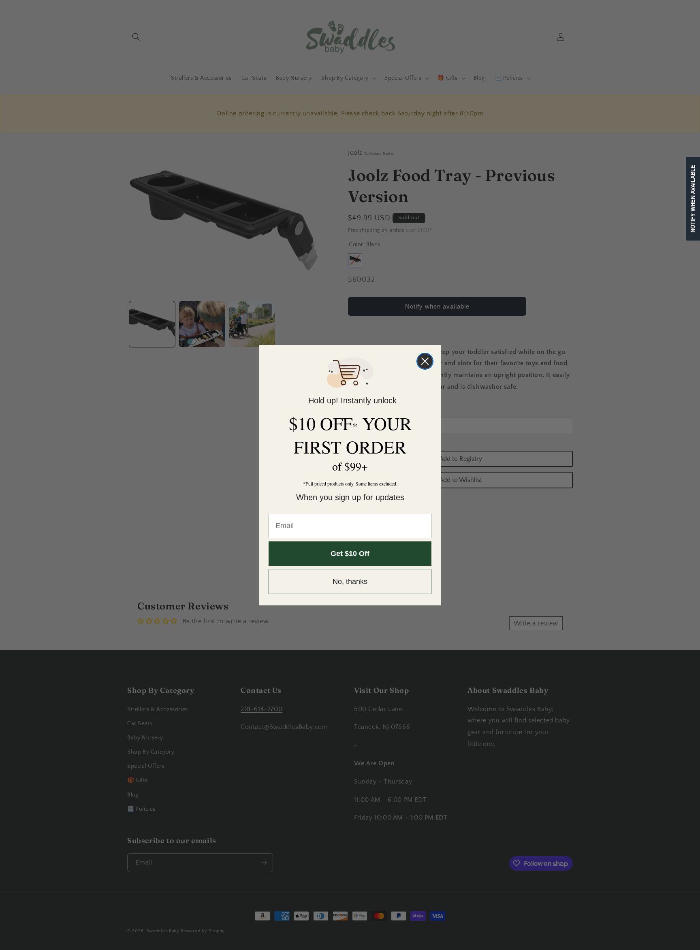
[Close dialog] (425, 361)
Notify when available (693, 198)
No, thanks (350, 581)
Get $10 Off (350, 554)
